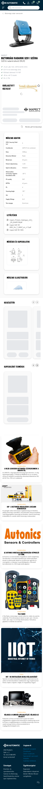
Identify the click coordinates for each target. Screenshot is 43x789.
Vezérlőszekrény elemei (11, 776)
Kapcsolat (26, 769)
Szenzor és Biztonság (10, 774)
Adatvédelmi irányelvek (31, 771)
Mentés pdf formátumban (33, 127)
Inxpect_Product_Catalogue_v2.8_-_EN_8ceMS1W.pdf (21, 221)
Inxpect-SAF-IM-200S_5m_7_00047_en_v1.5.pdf (20, 226)
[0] (32, 3)
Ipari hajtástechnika (9, 779)
